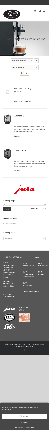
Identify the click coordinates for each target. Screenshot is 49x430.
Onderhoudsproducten (25, 291)
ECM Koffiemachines (40, 264)
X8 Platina (19, 116)
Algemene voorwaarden (9, 295)
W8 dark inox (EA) (22, 88)
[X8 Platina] (7, 119)
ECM (37, 257)
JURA (22, 257)
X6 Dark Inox (20, 150)
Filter (7, 209)
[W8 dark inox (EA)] (7, 92)
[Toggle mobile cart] (35, 11)
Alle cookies (24, 416)
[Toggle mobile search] (40, 11)
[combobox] (24, 238)
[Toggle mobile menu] (44, 11)
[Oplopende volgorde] (36, 60)
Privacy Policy (29, 427)
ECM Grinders (40, 273)
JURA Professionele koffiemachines (25, 274)
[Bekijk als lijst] (26, 73)
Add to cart (19, 101)
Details (28, 101)
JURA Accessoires (25, 284)
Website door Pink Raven (30, 344)
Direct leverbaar (10, 224)
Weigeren (24, 422)
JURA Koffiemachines (25, 264)
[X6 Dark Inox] (7, 154)
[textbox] (24, 238)
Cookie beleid (19, 427)
